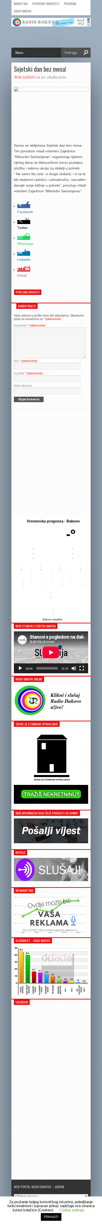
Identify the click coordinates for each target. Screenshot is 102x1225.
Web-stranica (23, 385)
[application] (51, 652)
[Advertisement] (51, 463)
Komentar (29, 325)
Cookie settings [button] (71, 1210)
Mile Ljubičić (24, 77)
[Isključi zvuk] (73, 668)
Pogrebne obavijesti (45, 3)
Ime (25, 361)
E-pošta (28, 373)
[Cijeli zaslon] (81, 668)
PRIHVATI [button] (51, 1217)
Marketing (21, 3)
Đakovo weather (52, 619)
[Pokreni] (20, 668)
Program (70, 3)
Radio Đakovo (22, 11)
